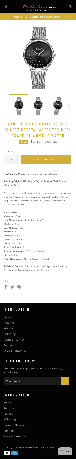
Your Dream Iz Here (22, 447)
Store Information (15, 351)
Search (8, 317)
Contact (9, 345)
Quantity (8, 151)
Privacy (8, 328)
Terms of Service (14, 339)
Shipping (10, 334)
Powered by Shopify (43, 447)
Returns (9, 322)
